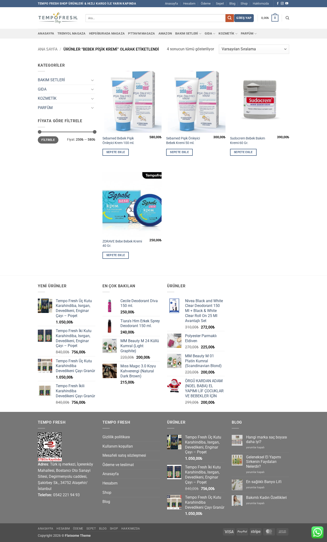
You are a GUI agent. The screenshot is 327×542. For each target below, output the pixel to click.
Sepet (220, 3)
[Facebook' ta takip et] (277, 3)
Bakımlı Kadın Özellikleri (266, 497)
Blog (232, 3)
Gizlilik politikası (116, 437)
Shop (244, 3)
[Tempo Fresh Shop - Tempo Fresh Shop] (58, 18)
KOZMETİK (226, 33)
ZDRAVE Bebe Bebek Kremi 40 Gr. (122, 243)
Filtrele (48, 140)
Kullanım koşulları (117, 446)
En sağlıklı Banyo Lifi (264, 481)
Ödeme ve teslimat (118, 464)
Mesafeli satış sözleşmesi (124, 455)
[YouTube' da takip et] (286, 3)
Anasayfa (171, 3)
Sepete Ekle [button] (115, 152)
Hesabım (189, 3)
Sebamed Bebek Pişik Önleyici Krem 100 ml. (118, 140)
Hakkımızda (261, 3)
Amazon (165, 33)
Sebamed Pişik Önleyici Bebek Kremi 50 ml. (183, 140)
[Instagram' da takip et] (282, 3)
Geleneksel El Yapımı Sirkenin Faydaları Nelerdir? (263, 461)
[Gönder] (230, 18)
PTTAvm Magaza (141, 33)
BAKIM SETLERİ (186, 33)
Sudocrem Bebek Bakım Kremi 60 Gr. (247, 140)
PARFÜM (247, 33)
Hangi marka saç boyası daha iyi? (266, 439)
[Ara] (287, 18)
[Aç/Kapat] (92, 80)
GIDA (208, 33)
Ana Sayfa (47, 49)
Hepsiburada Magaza (107, 33)
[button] (244, 18)
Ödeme (206, 3)
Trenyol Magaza (71, 33)
